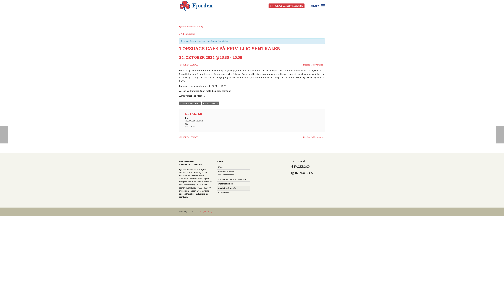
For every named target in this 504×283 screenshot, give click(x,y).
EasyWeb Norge (206, 212)
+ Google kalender (190, 103)
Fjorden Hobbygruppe (313, 65)
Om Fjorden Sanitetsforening (286, 6)
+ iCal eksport (210, 103)
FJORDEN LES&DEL (188, 65)
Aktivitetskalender (227, 188)
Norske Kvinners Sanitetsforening (226, 173)
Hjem (220, 167)
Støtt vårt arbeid (225, 184)
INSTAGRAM (304, 173)
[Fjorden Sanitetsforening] (197, 6)
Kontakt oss (223, 192)
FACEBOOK (302, 166)
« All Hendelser (187, 33)
